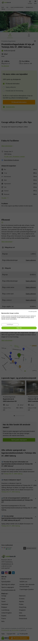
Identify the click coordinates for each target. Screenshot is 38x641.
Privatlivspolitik (33, 311)
